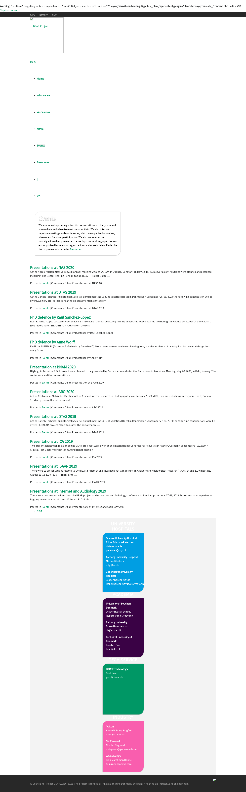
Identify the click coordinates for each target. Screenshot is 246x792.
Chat (54, 15)
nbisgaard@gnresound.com (121, 749)
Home (40, 78)
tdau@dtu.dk (113, 649)
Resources (43, 162)
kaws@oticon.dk (115, 734)
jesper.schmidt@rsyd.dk (119, 615)
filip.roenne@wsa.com (119, 764)
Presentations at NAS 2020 (52, 267)
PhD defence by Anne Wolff (52, 342)
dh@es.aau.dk (113, 630)
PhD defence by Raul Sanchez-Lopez (60, 317)
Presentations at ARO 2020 (52, 391)
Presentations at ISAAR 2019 (53, 466)
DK (38, 196)
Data (32, 15)
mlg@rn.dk (112, 565)
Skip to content (9, 10)
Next (39, 510)
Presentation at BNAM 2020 (53, 366)
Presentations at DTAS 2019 (53, 292)
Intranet (43, 15)
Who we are (43, 95)
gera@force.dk (114, 677)
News (40, 129)
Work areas (43, 112)
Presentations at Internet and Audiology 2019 (68, 491)
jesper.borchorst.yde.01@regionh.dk (126, 583)
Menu (33, 61)
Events (41, 145)
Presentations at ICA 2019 (51, 441)
